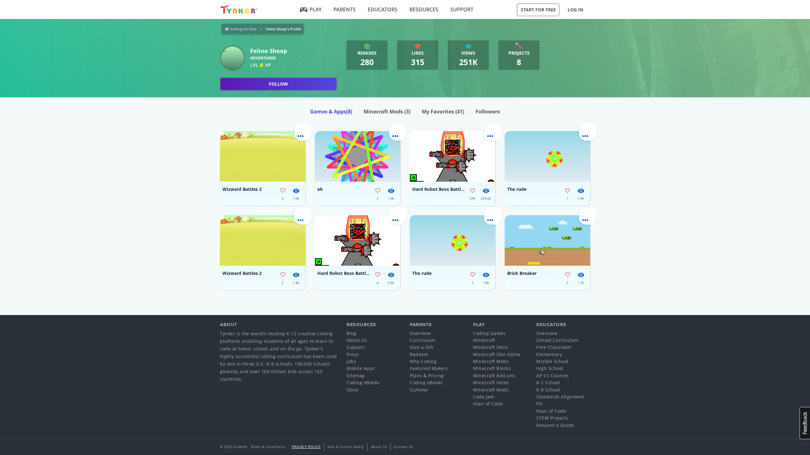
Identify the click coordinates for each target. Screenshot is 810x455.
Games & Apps (331, 111)
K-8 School (548, 390)
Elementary (549, 354)
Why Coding (423, 361)
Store (352, 390)
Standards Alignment (560, 397)
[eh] (357, 156)
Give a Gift (421, 347)
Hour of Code (488, 404)
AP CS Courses (552, 376)
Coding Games (489, 333)
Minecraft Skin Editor (497, 354)
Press (352, 354)
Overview (420, 333)
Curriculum (422, 340)
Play (315, 9)
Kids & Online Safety (345, 446)
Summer (419, 390)
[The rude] (547, 156)
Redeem (419, 354)
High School (549, 368)
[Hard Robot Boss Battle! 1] (452, 156)
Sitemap (355, 376)
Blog (351, 333)
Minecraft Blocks (492, 368)
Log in (575, 10)
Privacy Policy (306, 446)
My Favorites (443, 111)
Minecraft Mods (387, 111)
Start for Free (538, 10)
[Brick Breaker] (547, 240)
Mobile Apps (360, 368)
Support (461, 9)
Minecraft (484, 340)
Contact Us (403, 446)
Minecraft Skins (490, 347)
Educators (382, 9)
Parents (344, 9)
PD (539, 404)
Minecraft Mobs (491, 361)
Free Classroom (553, 347)
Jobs (351, 361)
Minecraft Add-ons (494, 376)
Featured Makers (429, 368)
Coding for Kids (243, 29)
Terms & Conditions (268, 446)
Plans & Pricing (427, 376)
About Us (356, 340)
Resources (423, 9)
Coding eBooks (363, 382)
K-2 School (548, 382)
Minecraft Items (491, 382)
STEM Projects (552, 418)
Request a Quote (555, 425)
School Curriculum (557, 340)
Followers (488, 111)
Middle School (552, 361)
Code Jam (483, 397)
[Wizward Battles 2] (262, 156)
